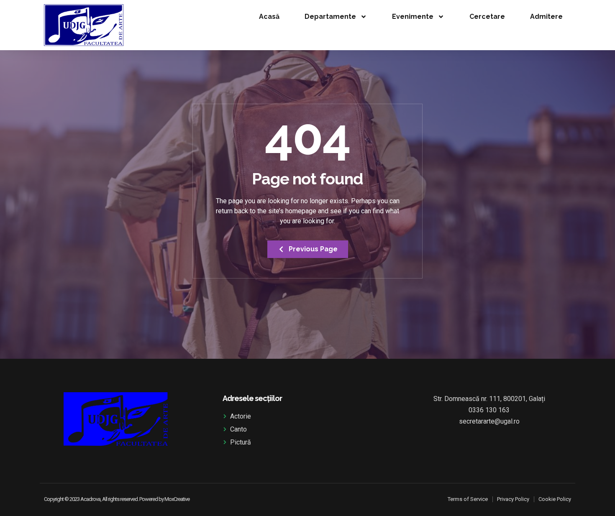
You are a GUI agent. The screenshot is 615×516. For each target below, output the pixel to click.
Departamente (330, 16)
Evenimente (412, 16)
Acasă (269, 16)
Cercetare (487, 16)
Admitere (546, 16)
